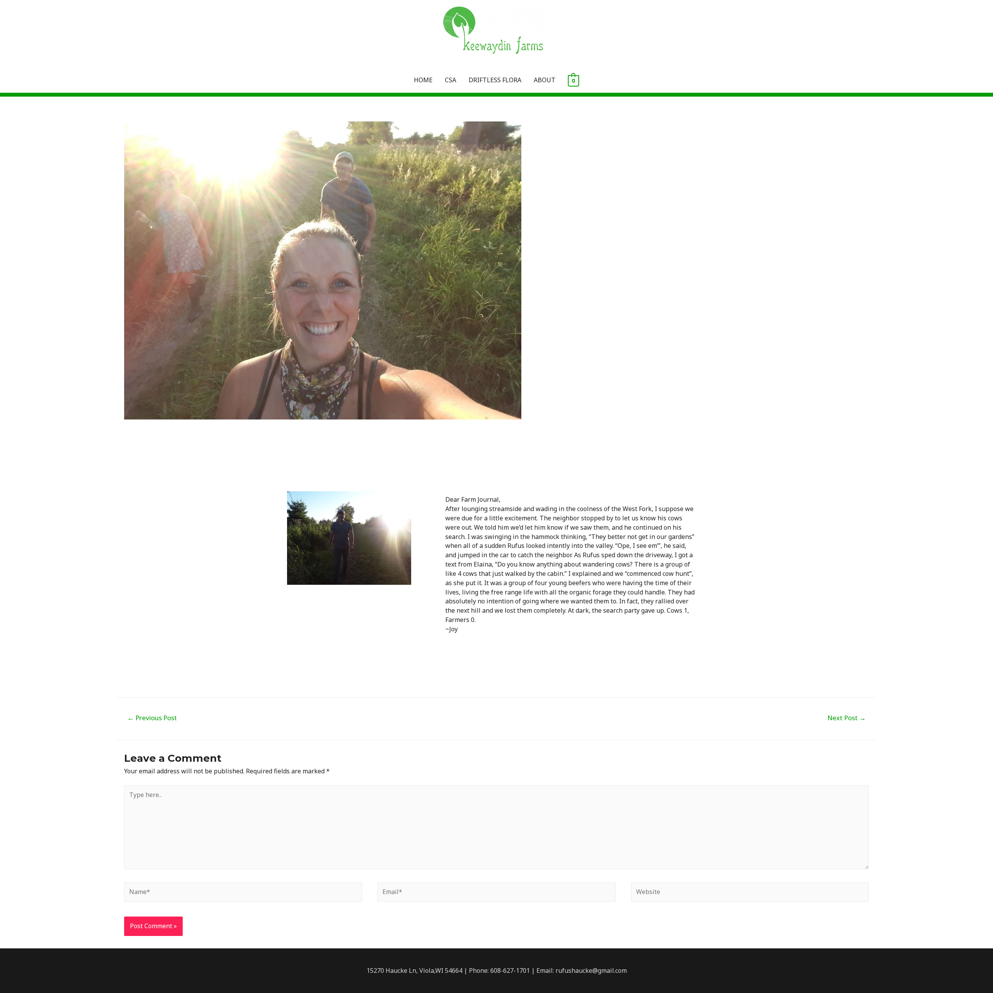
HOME (423, 80)
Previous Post (152, 717)
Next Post (846, 717)
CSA (450, 80)
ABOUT (544, 80)
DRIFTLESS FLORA (495, 80)
